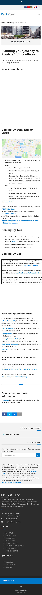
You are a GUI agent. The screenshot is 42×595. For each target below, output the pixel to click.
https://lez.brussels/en (30, 265)
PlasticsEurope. (23, 590)
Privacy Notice (12, 548)
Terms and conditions (15, 546)
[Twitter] (9, 414)
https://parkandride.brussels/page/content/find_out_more (19, 369)
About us (9, 533)
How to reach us (12, 434)
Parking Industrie (7, 328)
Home (3, 22)
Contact (10, 22)
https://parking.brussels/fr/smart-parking (14, 377)
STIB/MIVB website (8, 209)
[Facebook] (4, 414)
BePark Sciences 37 (8, 321)
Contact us (5, 400)
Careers (9, 562)
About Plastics (12, 543)
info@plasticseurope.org (12, 522)
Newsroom (10, 541)
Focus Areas (11, 535)
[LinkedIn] (14, 414)
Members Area (11, 564)
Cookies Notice (12, 551)
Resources (10, 538)
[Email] (19, 414)
